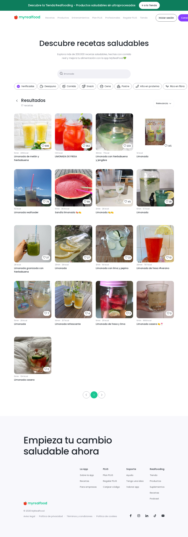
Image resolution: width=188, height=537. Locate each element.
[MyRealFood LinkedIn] (146, 516)
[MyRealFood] (27, 18)
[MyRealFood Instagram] (138, 516)
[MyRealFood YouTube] (163, 516)
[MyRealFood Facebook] (130, 516)
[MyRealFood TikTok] (154, 516)
